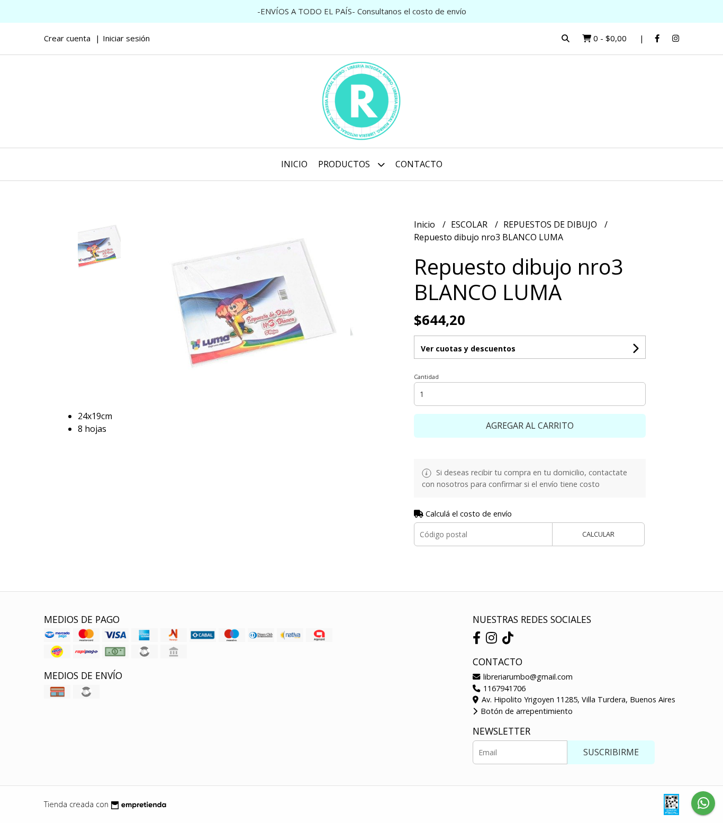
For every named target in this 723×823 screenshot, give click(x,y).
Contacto (418, 164)
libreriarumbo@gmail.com (527, 677)
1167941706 (503, 688)
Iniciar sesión (126, 38)
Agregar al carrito (530, 425)
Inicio (294, 164)
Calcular (598, 534)
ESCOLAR (470, 224)
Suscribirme (611, 752)
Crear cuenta (67, 38)
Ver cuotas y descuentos (468, 348)
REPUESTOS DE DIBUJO (551, 224)
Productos (345, 164)
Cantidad (426, 377)
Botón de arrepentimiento (525, 711)
